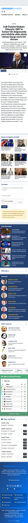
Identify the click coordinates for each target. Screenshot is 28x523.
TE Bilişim (17, 520)
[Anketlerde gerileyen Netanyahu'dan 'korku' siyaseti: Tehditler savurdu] (21, 157)
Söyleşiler (17, 14)
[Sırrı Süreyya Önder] (4, 329)
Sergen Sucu (11, 356)
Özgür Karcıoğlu (13, 314)
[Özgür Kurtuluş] (4, 288)
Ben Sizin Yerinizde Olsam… (15, 358)
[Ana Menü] (4, 11)
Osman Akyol (12, 362)
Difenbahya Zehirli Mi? (13, 512)
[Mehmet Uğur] (4, 295)
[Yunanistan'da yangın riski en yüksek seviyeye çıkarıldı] (21, 171)
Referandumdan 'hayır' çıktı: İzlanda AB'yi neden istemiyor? (7, 148)
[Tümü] (26, 271)
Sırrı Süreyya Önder (14, 328)
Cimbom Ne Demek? (21, 510)
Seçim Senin (11, 337)
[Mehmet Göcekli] (4, 281)
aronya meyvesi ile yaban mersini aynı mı (13, 513)
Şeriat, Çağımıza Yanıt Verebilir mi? (16, 365)
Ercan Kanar (11, 307)
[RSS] (20, 486)
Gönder (4, 206)
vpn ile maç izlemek (18, 516)
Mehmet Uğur (12, 293)
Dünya (14, 24)
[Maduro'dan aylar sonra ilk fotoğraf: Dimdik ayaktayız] (7, 171)
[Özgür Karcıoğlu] (4, 316)
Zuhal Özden (12, 301)
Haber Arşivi (7, 505)
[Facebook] (7, 486)
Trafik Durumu (7, 497)
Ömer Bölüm (11, 335)
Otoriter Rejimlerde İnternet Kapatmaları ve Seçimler (16, 289)
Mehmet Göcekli (13, 279)
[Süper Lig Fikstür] (26, 419)
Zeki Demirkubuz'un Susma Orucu (17, 303)
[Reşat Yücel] (4, 350)
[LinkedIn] (15, 486)
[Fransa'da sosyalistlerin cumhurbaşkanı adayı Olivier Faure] (21, 143)
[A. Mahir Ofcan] (4, 343)
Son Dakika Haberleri (21, 502)
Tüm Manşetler (7, 502)
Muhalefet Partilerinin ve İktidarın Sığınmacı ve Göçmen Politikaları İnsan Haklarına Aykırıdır (17, 310)
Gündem (24, 14)
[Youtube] (18, 486)
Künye (3, 510)
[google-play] (17, 489)
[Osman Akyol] (4, 364)
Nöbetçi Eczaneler (8, 495)
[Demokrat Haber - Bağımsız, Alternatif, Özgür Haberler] (11, 8)
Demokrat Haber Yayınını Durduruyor (14, 282)
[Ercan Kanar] (4, 309)
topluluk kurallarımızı (14, 211)
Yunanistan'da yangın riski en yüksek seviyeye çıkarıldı (21, 177)
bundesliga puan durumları (10, 515)
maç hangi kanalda (9, 516)
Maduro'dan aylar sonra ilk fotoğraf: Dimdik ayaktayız (6, 177)
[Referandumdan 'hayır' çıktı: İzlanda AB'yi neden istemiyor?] (7, 143)
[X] (10, 486)
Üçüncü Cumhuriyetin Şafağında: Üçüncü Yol (17, 351)
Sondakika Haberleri (7, 14)
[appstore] (10, 489)
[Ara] (2, 11)
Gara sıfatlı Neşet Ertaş (14, 330)
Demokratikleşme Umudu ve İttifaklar (15, 344)
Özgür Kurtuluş (13, 286)
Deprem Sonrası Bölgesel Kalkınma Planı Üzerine (17, 296)
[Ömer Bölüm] (4, 336)
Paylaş (4, 70)
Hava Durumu (20, 495)
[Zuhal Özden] (4, 302)
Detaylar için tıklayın (14, 414)
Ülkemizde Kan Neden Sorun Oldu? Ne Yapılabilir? (15, 317)
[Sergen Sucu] (4, 357)
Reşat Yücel (11, 348)
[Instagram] (13, 486)
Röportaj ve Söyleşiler (10, 510)
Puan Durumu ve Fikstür (19, 498)
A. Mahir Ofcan (12, 341)
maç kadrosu (20, 515)
